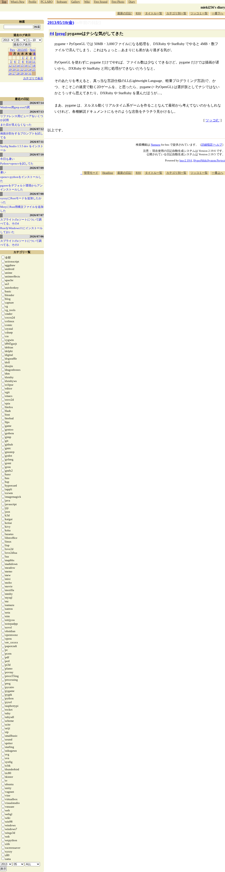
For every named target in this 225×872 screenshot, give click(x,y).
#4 (52, 33)
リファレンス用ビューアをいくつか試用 (21, 118)
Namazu (155, 144)
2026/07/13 (37, 111)
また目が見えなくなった (16, 124)
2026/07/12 (37, 129)
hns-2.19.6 (186, 160)
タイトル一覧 (153, 13)
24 (29, 69)
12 (10, 65)
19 (10, 69)
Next (32, 49)
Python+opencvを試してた (16, 163)
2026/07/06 (37, 236)
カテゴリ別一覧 (176, 13)
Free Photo (118, 1)
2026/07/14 (37, 103)
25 (33, 69)
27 (14, 73)
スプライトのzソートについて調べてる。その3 (21, 242)
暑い (3, 172)
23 (25, 69)
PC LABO (47, 1)
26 (10, 73)
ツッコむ (212, 120)
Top (4, 1)
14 (18, 65)
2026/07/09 (37, 168)
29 (22, 73)
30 (25, 73)
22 (22, 69)
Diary (132, 1)
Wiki (87, 1)
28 (18, 73)
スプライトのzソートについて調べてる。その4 (21, 221)
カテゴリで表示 (33, 78)
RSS (138, 13)
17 (29, 65)
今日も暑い (7, 159)
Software (62, 1)
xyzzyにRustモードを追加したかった (21, 200)
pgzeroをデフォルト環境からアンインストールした (21, 187)
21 (18, 69)
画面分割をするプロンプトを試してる (21, 135)
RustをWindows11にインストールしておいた (21, 230)
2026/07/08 (37, 193)
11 (33, 61)
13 (14, 65)
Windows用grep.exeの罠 (15, 107)
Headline (107, 172)
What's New (17, 1)
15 (22, 65)
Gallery (75, 1)
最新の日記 (124, 13)
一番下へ (217, 13)
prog (60, 33)
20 (14, 69)
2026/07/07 (37, 215)
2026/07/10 (37, 154)
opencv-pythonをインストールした (20, 179)
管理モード (91, 172)
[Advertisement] (145, 188)
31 (29, 73)
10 (29, 61)
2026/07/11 (37, 141)
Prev (12, 49)
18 (33, 65)
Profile (32, 1)
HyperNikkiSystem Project (209, 160)
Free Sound (100, 1)
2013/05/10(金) (60, 22)
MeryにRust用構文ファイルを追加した (22, 208)
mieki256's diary (213, 7)
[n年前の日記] (88, 22)
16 (25, 65)
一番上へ (217, 172)
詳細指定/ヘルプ (211, 144)
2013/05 (22, 49)
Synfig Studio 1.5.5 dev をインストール (21, 148)
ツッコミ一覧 (199, 13)
